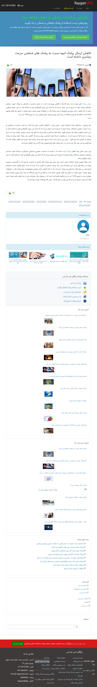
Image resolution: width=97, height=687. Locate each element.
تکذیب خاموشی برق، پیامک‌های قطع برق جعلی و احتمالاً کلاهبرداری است (65, 522)
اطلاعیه (86, 602)
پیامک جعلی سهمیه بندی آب (78, 485)
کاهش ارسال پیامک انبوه (28, 202)
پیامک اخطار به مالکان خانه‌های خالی (75, 497)
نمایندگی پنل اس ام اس (74, 292)
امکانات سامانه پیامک (58, 668)
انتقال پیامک (45, 665)
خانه (87, 8)
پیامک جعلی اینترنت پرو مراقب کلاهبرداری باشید (72, 327)
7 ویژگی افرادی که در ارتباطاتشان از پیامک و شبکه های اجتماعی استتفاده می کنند (62, 473)
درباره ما (79, 8)
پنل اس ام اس (77, 283)
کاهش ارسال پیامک (41, 202)
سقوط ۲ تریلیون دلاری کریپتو (78, 400)
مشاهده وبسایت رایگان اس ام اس (75, 37)
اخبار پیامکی (82, 593)
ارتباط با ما (56, 8)
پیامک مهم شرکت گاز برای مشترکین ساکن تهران (72, 339)
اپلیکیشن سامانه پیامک (75, 665)
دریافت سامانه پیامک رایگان (44, 37)
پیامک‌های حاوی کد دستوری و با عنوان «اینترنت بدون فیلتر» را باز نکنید (66, 364)
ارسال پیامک (86, 103)
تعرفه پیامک (61, 657)
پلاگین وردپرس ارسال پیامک (44, 674)
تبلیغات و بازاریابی (83, 599)
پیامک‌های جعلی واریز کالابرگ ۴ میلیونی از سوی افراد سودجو (68, 425)
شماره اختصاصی (59, 661)
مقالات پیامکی (82, 586)
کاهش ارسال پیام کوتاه (84, 205)
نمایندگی (47, 657)
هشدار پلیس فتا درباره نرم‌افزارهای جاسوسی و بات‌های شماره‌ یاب (67, 376)
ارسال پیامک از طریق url (74, 301)
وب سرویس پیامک (59, 665)
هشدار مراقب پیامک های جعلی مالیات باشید (73, 413)
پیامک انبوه (67, 151)
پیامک (89, 128)
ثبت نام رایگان (68, 8)
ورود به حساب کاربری (42, 661)
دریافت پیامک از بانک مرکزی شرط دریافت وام (73, 388)
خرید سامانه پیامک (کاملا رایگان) (71, 287)
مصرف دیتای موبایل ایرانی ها (55, 202)
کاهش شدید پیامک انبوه (14, 202)
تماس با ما (46, 668)
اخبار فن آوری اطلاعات (80, 589)
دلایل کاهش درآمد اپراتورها (70, 202)
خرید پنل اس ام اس (79, 643)
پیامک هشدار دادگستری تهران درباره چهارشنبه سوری (71, 352)
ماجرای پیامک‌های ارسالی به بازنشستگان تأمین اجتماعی (70, 509)
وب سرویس (84, 606)
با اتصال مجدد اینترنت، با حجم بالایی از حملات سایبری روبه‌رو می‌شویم (65, 315)
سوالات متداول (78, 668)
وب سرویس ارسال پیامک (73, 296)
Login (21, 5)
